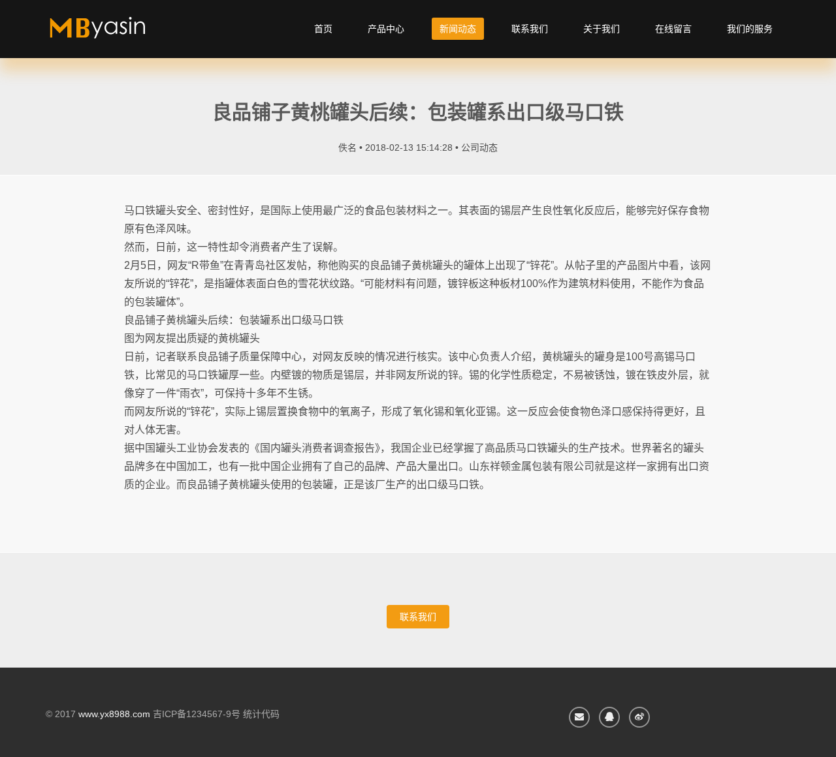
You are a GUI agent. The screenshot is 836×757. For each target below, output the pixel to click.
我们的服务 (750, 28)
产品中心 (386, 28)
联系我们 (529, 28)
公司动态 (479, 147)
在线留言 (673, 28)
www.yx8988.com (114, 714)
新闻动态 (458, 28)
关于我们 (601, 28)
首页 (323, 28)
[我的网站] (113, 32)
